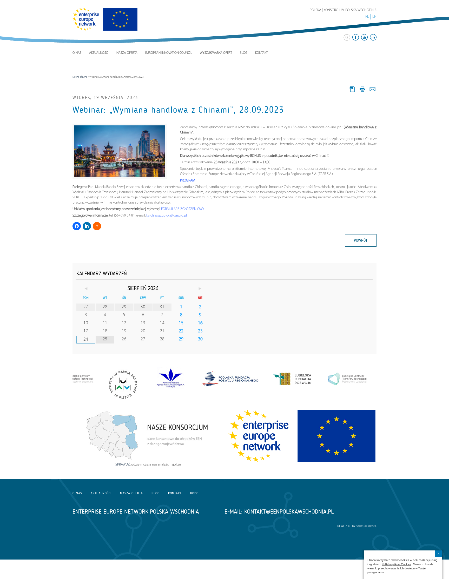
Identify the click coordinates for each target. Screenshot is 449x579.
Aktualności (99, 53)
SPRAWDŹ (122, 465)
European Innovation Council (168, 53)
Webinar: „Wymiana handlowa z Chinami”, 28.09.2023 (178, 110)
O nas (76, 53)
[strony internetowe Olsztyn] (366, 526)
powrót (360, 240)
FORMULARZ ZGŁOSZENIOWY (182, 209)
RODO (194, 493)
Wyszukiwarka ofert (216, 53)
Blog (243, 53)
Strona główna (79, 77)
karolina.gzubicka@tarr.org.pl (166, 216)
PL (367, 17)
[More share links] (97, 226)
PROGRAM (187, 181)
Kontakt (261, 53)
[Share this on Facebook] (76, 226)
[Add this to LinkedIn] (87, 226)
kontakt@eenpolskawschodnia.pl (289, 511)
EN (374, 17)
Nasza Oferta (126, 53)
